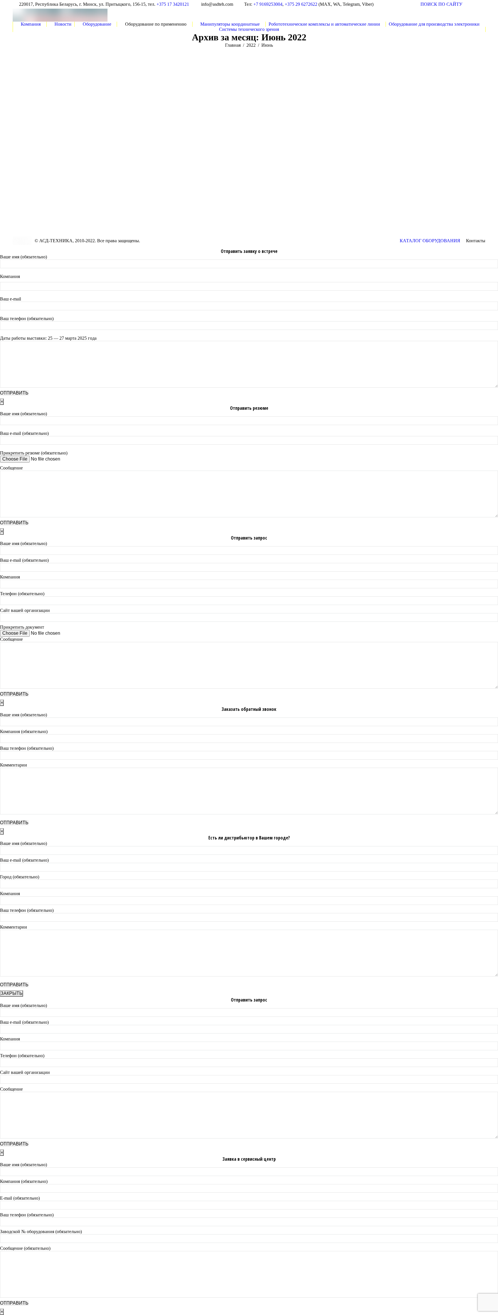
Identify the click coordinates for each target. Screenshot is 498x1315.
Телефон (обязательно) (22, 593)
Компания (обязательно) (24, 731)
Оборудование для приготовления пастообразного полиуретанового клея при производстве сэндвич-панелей (303, 152)
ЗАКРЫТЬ (11, 993)
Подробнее (24, 187)
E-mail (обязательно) (20, 1198)
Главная (233, 45)
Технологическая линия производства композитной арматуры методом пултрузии (184, 148)
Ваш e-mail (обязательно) (24, 433)
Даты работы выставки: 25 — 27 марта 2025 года (48, 338)
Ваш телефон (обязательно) (27, 318)
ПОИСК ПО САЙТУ (441, 4)
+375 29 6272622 (301, 4)
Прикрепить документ (22, 627)
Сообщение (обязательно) (25, 1248)
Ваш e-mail (10, 298)
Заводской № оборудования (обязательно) (41, 1231)
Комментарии (13, 764)
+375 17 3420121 (172, 4)
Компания (10, 276)
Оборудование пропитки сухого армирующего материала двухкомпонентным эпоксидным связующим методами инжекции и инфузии (428, 152)
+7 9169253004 (267, 4)
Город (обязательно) (19, 876)
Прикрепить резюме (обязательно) (33, 452)
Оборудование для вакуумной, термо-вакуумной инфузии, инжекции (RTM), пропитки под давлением (66, 152)
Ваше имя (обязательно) (23, 256)
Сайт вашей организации (25, 610)
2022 (251, 45)
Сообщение (11, 467)
